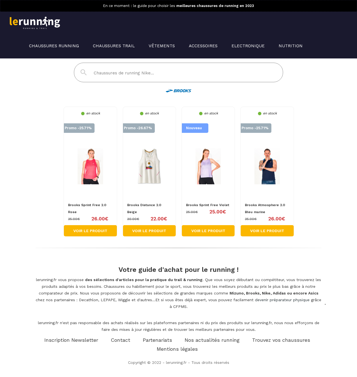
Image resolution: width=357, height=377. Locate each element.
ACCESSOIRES (203, 45)
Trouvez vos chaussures (281, 340)
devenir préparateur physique (282, 300)
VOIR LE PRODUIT (90, 230)
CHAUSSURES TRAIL (114, 45)
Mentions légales (177, 349)
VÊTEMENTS (162, 45)
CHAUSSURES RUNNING (54, 45)
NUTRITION (291, 45)
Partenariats (157, 340)
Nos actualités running (212, 340)
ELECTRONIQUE (248, 45)
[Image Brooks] (90, 157)
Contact (120, 340)
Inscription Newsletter (71, 340)
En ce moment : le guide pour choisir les (178, 6)
